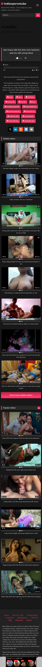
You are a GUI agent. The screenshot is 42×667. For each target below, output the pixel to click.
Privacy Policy (32, 615)
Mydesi (29, 620)
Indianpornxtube (14, 3)
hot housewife (28, 116)
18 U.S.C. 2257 (18, 615)
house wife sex (13, 121)
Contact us (10, 618)
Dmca (6, 615)
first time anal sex (14, 111)
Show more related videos (21, 395)
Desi (20, 97)
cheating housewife (13, 106)
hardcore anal (13, 116)
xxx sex (23, 102)
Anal (10, 97)
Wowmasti (19, 620)
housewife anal (29, 121)
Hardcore (31, 97)
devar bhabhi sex (30, 106)
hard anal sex (30, 111)
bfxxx (33, 102)
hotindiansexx (22, 618)
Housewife (11, 102)
